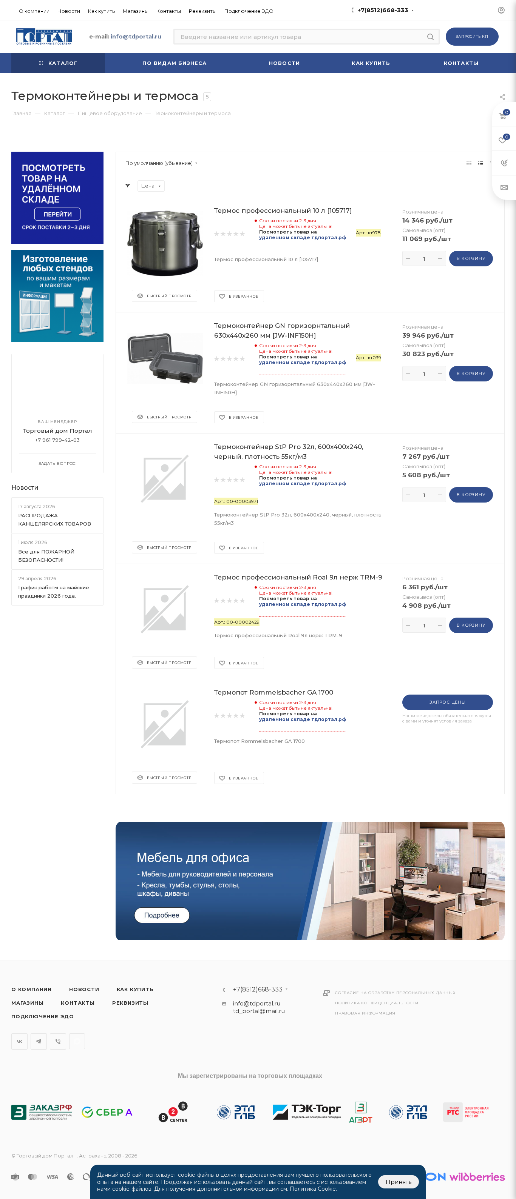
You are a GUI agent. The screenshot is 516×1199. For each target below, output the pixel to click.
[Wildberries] (477, 1177)
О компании (31, 989)
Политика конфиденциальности (377, 1003)
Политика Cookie (313, 1188)
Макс (77, 1041)
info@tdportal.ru (256, 1003)
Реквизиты (130, 1003)
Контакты (77, 1003)
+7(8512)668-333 (383, 10)
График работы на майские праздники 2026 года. (53, 591)
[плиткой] (469, 163)
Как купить (135, 989)
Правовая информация (365, 1013)
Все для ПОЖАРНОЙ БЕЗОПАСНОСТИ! (46, 556)
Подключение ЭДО (42, 1016)
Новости (25, 487)
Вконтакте (19, 1041)
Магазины (27, 1003)
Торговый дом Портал (57, 430)
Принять (398, 1181)
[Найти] (430, 37)
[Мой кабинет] (501, 11)
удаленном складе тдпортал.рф (302, 237)
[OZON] (426, 1177)
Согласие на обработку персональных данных (395, 992)
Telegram (39, 1041)
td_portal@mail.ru (259, 1011)
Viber (58, 1041)
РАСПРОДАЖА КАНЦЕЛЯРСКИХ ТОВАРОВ (54, 519)
